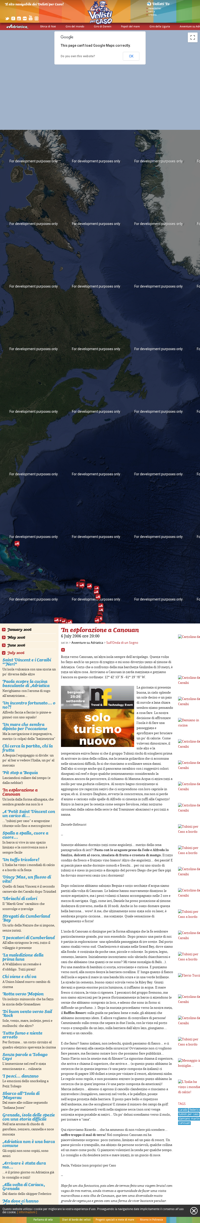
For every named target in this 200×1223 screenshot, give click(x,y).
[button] (82, 586)
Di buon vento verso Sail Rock (27, 1013)
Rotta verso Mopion (23, 993)
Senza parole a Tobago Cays (25, 1056)
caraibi (183, 1110)
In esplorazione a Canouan (20, 792)
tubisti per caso (189, 1114)
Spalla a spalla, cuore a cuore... (25, 835)
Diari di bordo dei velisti (76, 1219)
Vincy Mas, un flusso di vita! (26, 879)
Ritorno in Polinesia (151, 1219)
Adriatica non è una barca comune (28, 1143)
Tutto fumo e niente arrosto (22, 1035)
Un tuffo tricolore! (20, 859)
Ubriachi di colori (19, 898)
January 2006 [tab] (19, 629)
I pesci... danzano (20, 1076)
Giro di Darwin (102, 26)
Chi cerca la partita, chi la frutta (27, 748)
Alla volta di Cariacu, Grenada (23, 1186)
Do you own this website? (78, 56)
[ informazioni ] (27, 1212)
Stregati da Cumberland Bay (26, 918)
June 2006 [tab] (16, 645)
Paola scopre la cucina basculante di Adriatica (26, 683)
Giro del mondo (75, 26)
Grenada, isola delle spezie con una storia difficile (28, 1117)
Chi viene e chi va (19, 976)
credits (153, 14)
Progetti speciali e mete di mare (115, 1219)
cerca (152, 11)
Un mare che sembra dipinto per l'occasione (24, 726)
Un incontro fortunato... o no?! (28, 705)
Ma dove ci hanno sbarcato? (20, 1203)
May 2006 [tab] (16, 637)
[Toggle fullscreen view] (193, 37)
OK (131, 56)
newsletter (155, 8)
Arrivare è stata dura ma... (24, 1165)
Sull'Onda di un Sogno (122, 643)
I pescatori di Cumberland (28, 937)
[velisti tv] (158, 5)
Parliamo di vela (43, 1219)
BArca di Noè (48, 26)
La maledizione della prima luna (22, 957)
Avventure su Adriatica (87, 643)
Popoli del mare (130, 26)
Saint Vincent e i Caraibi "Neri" (26, 661)
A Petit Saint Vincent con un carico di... (28, 813)
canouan (184, 1123)
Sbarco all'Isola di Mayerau (21, 1095)
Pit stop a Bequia (20, 772)
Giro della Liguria (160, 26)
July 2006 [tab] (15, 653)
